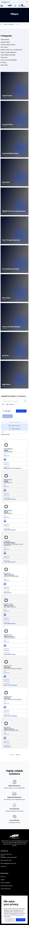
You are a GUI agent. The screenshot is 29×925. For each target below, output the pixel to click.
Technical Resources (6, 888)
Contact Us (6, 455)
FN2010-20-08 (8, 665)
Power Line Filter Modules (10, 685)
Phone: (6, 860)
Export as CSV (15, 425)
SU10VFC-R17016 (8, 604)
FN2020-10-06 (8, 696)
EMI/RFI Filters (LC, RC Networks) (12, 468)
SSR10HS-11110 (8, 635)
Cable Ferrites (7, 592)
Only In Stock (10, 404)
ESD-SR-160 (7, 727)
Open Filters (21, 411)
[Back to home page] (1, 24)
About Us (3, 876)
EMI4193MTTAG (8, 479)
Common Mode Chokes (10, 499)
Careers (2, 879)
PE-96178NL (7, 541)
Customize (10, 920)
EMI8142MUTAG (8, 510)
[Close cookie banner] (24, 898)
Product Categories (9, 24)
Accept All (21, 920)
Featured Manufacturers (7, 885)
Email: (8, 863)
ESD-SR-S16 (7, 573)
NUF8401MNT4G (8, 449)
